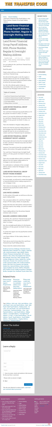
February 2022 (42, 127)
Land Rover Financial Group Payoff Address (15, 96)
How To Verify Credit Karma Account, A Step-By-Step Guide (43, 20)
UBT (23, 254)
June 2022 (41, 119)
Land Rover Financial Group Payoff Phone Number (17, 99)
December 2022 (42, 107)
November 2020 (42, 156)
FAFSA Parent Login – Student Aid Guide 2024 (44, 52)
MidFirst (21, 267)
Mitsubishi (26, 267)
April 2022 (41, 123)
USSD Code (41, 88)
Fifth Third (10, 264)
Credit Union (6, 310)
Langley (23, 250)
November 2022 (42, 109)
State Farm (29, 271)
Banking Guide (23, 307)
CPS (18, 262)
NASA (13, 255)
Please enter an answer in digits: (12, 378)
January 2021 (42, 152)
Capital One (22, 259)
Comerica (20, 261)
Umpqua (26, 254)
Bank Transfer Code (46, 425)
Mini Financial (6, 257)
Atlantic (22, 252)
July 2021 (41, 141)
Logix (18, 252)
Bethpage (17, 249)
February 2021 (42, 150)
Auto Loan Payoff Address (17, 305)
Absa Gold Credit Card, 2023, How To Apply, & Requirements (27, 291)
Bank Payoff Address (12, 307)
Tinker (18, 257)
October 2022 (42, 111)
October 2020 (42, 158)
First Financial (17, 264)
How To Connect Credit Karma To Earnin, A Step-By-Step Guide (44, 57)
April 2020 (41, 170)
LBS (4, 252)
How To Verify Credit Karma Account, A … (44, 402)
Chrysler (12, 261)
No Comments (13, 61)
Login (40, 76)
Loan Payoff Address (19, 312)
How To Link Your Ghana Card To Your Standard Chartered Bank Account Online (9, 411)
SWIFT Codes (42, 82)
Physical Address (13, 319)
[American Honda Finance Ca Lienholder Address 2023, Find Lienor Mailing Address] (17, 284)
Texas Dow (14, 257)
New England (19, 255)
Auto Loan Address (23, 303)
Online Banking (21, 59)
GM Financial (24, 264)
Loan (23, 310)
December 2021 (42, 131)
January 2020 (42, 172)
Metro (11, 250)
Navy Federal (6, 269)
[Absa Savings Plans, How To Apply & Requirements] (7, 282)
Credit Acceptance (25, 262)
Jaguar (5, 267)
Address (8, 303)
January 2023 (42, 105)
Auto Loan (14, 303)
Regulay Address (23, 319)
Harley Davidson (24, 266)
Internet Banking (42, 74)
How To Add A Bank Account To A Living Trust (43, 40)
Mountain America (25, 249)
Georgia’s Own (11, 271)
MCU (9, 255)
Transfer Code (8, 58)
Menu (2, 10)
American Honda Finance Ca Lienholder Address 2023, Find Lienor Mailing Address (17, 294)
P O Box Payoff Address (20, 315)
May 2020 (41, 168)
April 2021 (41, 147)
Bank (26, 305)
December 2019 (42, 174)
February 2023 (42, 103)
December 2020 (42, 154)
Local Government (11, 252)
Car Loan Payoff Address (23, 308)
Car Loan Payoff (11, 308)
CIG (16, 261)
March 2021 (41, 148)
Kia (13, 267)
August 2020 (42, 162)
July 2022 (41, 117)
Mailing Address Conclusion (11, 103)
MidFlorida (6, 250)
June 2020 (41, 166)
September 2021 (43, 137)
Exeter (5, 264)
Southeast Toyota (20, 271)
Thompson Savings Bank (14, 254)
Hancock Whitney (15, 266)
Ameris (16, 267)
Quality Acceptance (20, 269)
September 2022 (43, 113)
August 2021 (41, 139)
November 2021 (42, 133)
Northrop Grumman (8, 249)
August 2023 (42, 99)
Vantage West (25, 257)
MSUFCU (5, 255)
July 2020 (41, 164)
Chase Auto (6, 261)
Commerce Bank (11, 262)
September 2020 (43, 160)
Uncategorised (42, 86)
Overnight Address (13, 313)
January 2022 (42, 129)
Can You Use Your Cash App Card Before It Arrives (44, 35)
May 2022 (41, 121)
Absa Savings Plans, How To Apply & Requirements (6, 289)
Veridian (5, 259)
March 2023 (41, 101)
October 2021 (42, 135)
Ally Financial (26, 255)
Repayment (6, 320)
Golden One (6, 266)
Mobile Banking (12, 59)
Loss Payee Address (10, 101)
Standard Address (15, 320)
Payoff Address (17, 317)
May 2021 (41, 145)
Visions (17, 259)
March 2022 (41, 125)
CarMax (28, 259)
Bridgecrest (11, 259)
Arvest (13, 269)
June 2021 (41, 143)
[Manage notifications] (49, 424)
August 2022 (42, 115)
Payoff (10, 317)
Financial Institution (16, 310)
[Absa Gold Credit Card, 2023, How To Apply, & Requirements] (27, 283)
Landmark (28, 250)
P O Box (10, 315)
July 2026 (41, 97)
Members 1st (16, 250)
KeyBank (9, 267)
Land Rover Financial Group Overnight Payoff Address (17, 98)
